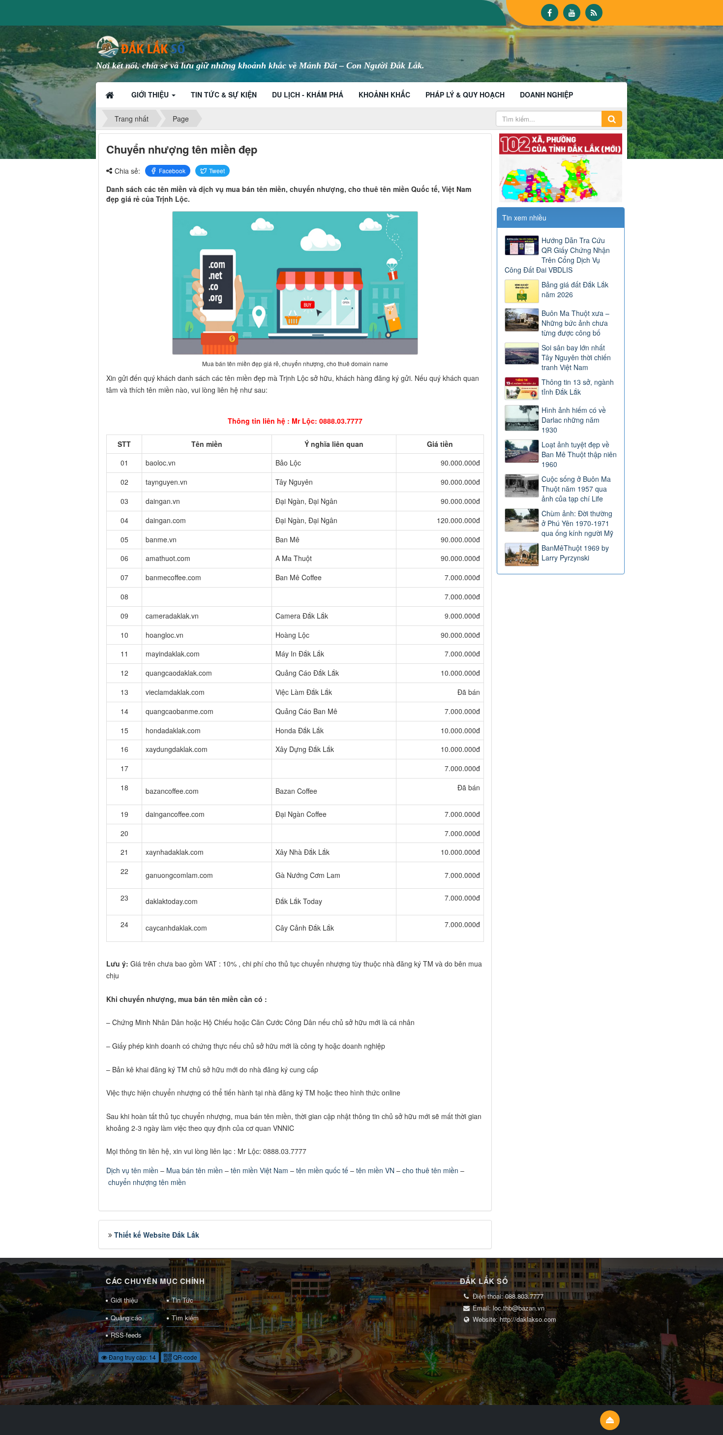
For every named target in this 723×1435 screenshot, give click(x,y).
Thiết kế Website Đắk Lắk (156, 1235)
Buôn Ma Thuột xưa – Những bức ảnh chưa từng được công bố (575, 323)
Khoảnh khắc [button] (384, 94)
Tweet (217, 170)
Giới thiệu (124, 1300)
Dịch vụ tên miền (132, 1170)
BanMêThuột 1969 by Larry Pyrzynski (575, 552)
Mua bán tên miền (194, 1170)
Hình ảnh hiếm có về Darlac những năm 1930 (574, 420)
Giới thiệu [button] (151, 94)
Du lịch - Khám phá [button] (307, 94)
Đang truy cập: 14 (131, 1357)
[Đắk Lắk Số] (142, 46)
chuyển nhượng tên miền (147, 1182)
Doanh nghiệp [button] (546, 94)
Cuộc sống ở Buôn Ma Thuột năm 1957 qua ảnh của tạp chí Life (576, 488)
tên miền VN (375, 1170)
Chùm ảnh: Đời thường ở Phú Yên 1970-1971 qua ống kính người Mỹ (577, 523)
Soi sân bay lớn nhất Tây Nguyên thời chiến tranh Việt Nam (576, 357)
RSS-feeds (126, 1335)
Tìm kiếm (185, 1317)
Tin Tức (182, 1300)
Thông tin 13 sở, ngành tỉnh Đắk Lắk (578, 387)
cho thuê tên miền (430, 1170)
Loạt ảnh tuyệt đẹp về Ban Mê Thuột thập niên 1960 (579, 454)
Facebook (172, 170)
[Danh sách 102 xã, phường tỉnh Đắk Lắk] (560, 167)
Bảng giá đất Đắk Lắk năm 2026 (575, 289)
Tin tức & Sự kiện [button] (224, 94)
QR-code (184, 1357)
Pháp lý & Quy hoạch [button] (465, 94)
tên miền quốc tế (322, 1170)
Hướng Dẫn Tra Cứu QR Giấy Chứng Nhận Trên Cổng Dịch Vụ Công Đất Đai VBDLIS (557, 255)
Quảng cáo (126, 1317)
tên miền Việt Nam (259, 1170)
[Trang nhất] (110, 94)
